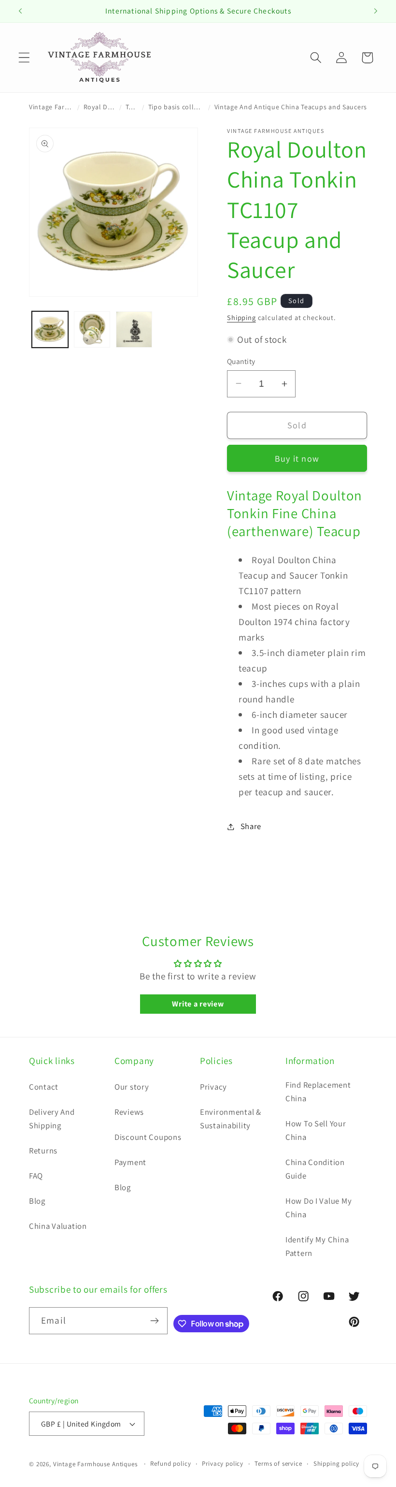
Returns (43, 1150)
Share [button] (250, 826)
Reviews (129, 1112)
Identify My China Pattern (317, 1246)
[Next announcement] (375, 11)
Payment (130, 1162)
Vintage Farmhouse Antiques (51, 106)
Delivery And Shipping (52, 1119)
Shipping (241, 317)
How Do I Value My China (318, 1207)
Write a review (198, 1004)
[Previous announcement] (20, 11)
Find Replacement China (318, 1091)
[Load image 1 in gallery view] (50, 329)
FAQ (36, 1175)
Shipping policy (336, 1463)
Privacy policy (222, 1463)
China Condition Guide (315, 1169)
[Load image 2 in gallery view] (92, 329)
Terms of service (278, 1463)
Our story (131, 1086)
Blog (37, 1200)
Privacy (213, 1086)
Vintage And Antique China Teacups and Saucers (290, 106)
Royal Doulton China (99, 106)
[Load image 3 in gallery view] (134, 329)
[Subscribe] (154, 1320)
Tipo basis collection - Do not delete (176, 106)
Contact (43, 1086)
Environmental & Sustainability (230, 1119)
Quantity (241, 361)
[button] (24, 58)
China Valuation (58, 1226)
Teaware (132, 106)
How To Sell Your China (315, 1130)
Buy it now (297, 458)
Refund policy (170, 1463)
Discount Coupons (148, 1137)
